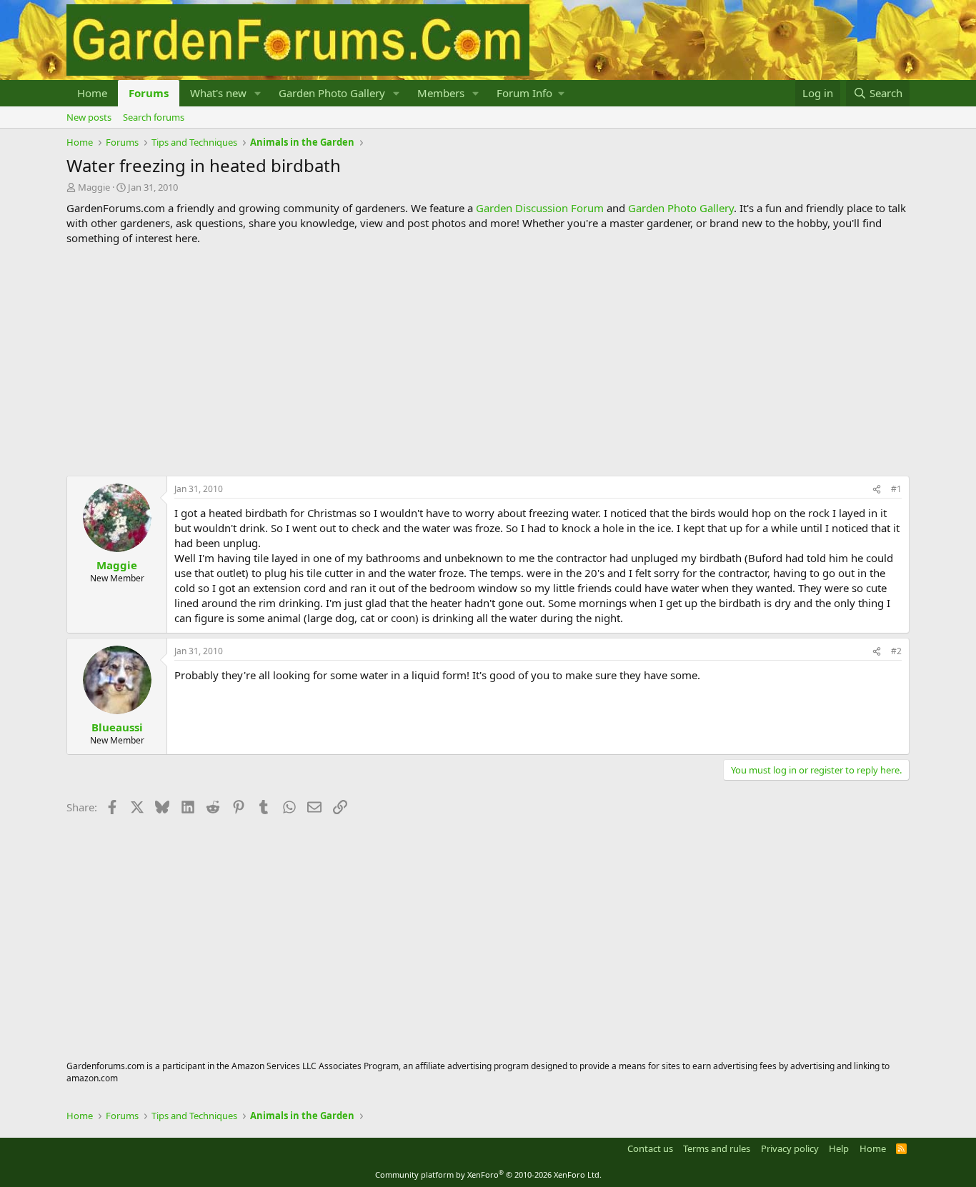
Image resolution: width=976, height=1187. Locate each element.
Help (839, 1148)
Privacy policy (790, 1148)
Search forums (153, 117)
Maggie (94, 187)
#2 (896, 651)
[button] (258, 93)
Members (440, 93)
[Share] (876, 489)
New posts (88, 117)
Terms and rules (716, 1148)
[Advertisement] (488, 361)
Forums (149, 93)
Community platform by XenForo (488, 1174)
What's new (218, 93)
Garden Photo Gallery (332, 93)
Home (92, 93)
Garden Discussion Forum (540, 208)
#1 (896, 489)
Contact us (650, 1148)
